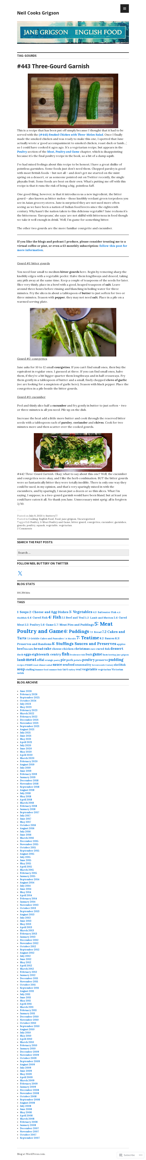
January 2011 (27, 1013)
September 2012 (29, 949)
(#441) (71, 134)
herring (112, 654)
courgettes (93, 522)
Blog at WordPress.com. (31, 1154)
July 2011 (25, 994)
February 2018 (28, 806)
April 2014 (26, 895)
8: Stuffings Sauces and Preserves (84, 643)
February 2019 (28, 774)
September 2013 (29, 911)
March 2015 (27, 869)
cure (93, 648)
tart (65, 669)
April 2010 (26, 1039)
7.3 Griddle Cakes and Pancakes (45, 638)
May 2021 (25, 739)
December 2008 (29, 1090)
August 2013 (27, 914)
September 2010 (30, 1026)
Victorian (117, 669)
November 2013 (29, 904)
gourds (21, 525)
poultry (31, 525)
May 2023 (26, 707)
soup (21, 669)
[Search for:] (73, 552)
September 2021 (29, 726)
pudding (115, 659)
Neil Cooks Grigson (38, 13)
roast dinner (39, 665)
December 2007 (29, 1128)
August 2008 (27, 1102)
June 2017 (25, 818)
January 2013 (27, 936)
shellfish (120, 664)
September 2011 (29, 987)
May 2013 (25, 924)
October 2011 (28, 984)
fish (65, 654)
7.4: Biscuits (70, 638)
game (97, 654)
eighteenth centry (46, 654)
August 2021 (27, 729)
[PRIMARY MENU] (124, 8)
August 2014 (27, 882)
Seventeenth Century (102, 665)
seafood (69, 665)
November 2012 (29, 943)
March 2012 (27, 968)
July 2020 (25, 745)
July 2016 (25, 831)
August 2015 (27, 853)
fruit (88, 654)
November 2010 (29, 1019)
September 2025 (30, 697)
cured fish (103, 648)
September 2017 (29, 812)
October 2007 (28, 1134)
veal (79, 669)
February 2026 (28, 694)
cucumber (107, 522)
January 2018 (27, 809)
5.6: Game (47, 624)
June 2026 (26, 691)
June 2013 (25, 920)
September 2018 (29, 786)
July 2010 (25, 1032)
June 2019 (25, 770)
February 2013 (28, 933)
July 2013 (25, 917)
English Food (46, 519)
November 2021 (29, 723)
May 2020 (26, 751)
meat (31, 659)
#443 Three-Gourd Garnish (53, 66)
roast (29, 664)
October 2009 (28, 1058)
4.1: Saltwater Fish (104, 612)
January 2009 (28, 1086)
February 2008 (29, 1121)
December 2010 (29, 1016)
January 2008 (28, 1125)
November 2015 (29, 844)
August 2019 (27, 764)
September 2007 (30, 1137)
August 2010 (27, 1029)
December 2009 (29, 1051)
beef (20, 649)
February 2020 (29, 761)
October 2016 (28, 825)
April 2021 (26, 742)
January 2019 (27, 777)
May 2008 (26, 1112)
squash (40, 525)
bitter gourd (78, 522)
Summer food (41, 669)
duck (20, 654)
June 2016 (25, 834)
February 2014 (28, 898)
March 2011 (26, 1007)
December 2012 (29, 940)
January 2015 (27, 876)
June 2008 (26, 1109)
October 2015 (28, 847)
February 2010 (28, 1045)
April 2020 (26, 754)
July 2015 (25, 857)
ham (105, 654)
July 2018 (25, 793)
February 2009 (29, 1083)
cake (47, 648)
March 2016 (27, 837)
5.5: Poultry (32, 522)
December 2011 (29, 978)
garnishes (120, 522)
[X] (20, 573)
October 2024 (28, 700)
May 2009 (26, 1074)
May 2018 (25, 796)
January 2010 (28, 1048)
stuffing (30, 669)
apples (121, 644)
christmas (82, 649)
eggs (27, 654)
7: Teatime (87, 638)
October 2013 (28, 908)
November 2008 (29, 1093)
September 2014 (29, 879)
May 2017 (25, 822)
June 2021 (25, 735)
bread (38, 649)
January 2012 (27, 975)
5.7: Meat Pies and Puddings (74, 624)
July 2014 (25, 885)
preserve (101, 660)
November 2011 (29, 981)
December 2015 (29, 841)
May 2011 (25, 1000)
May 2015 (25, 863)
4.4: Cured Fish (37, 617)
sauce (57, 664)
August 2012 (27, 952)
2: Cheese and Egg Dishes (48, 612)
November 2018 (29, 783)
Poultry (22, 151)
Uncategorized (86, 519)
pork (69, 660)
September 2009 (30, 1061)
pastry (57, 660)
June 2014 (25, 889)
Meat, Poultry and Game (63, 151)
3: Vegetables (80, 612)
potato (78, 660)
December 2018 (29, 780)
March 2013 (27, 930)
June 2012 (25, 959)
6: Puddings (76, 631)
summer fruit (55, 669)
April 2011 (26, 1003)
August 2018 (27, 790)
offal (40, 660)
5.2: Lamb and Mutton (99, 617)
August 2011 (27, 991)
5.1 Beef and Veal (73, 617)
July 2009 (25, 1067)
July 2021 (25, 732)
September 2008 (30, 1099)
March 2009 (27, 1080)
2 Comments (24, 528)
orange (49, 660)
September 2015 (29, 850)
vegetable (52, 525)
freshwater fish (77, 654)
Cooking (33, 519)
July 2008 (25, 1106)
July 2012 (25, 956)
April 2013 (26, 927)
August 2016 (27, 828)
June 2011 (25, 997)
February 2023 (28, 710)
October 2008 (28, 1096)
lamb (21, 660)
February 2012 (28, 971)
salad (49, 665)
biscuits (28, 648)
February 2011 (28, 1010)
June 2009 (26, 1070)
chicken (68, 648)
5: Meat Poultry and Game (55, 522)
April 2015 (26, 866)
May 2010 (25, 1035)
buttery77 (52, 515)
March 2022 (27, 713)
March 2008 (27, 1118)
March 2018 (27, 802)
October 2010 (28, 1023)
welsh (20, 673)
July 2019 (25, 767)
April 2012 (26, 965)
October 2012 (28, 946)
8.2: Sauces (107, 638)
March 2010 (27, 1042)
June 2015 (25, 860)
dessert (116, 648)
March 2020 (27, 758)
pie (63, 660)
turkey (72, 669)
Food (58, 519)
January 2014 (27, 901)
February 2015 (28, 873)
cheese (57, 648)
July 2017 (25, 815)
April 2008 (26, 1115)
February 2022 (28, 716)
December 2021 (29, 719)
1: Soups (23, 612)
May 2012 (25, 962)
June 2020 (26, 748)
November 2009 (29, 1054)
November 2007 (29, 1131)
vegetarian (65, 525)
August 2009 (27, 1064)
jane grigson (69, 519)
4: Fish (54, 617)
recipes (21, 665)
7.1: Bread (95, 632)
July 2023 (25, 703)
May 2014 (25, 892)
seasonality (83, 664)
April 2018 (26, 799)
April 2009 (26, 1077)
